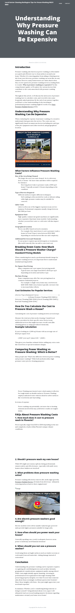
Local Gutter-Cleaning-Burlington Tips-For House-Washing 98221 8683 (29, 3)
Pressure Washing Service (24, 482)
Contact (67, 3)
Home (60, 3)
